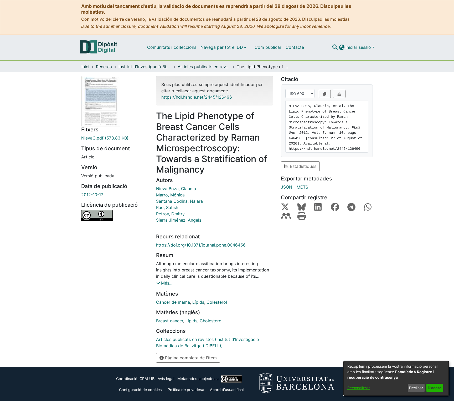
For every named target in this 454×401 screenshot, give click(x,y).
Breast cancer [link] (169, 320)
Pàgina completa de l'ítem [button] (190, 357)
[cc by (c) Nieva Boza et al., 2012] (114, 215)
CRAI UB (147, 378)
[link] (114, 138)
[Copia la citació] (325, 94)
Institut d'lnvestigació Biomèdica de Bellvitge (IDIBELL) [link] (144, 66)
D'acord (435, 388)
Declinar (416, 388)
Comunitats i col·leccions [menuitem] (171, 47)
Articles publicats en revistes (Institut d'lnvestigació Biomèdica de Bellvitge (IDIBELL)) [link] (204, 66)
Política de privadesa (186, 389)
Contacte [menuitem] (295, 47)
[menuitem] (223, 47)
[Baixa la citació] (339, 94)
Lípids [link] (198, 302)
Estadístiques (302, 166)
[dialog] (396, 378)
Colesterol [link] (217, 302)
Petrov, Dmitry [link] (170, 213)
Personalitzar (358, 388)
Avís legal (166, 378)
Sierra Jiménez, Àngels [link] (178, 220)
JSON (286, 187)
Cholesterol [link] (211, 320)
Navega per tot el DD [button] (221, 47)
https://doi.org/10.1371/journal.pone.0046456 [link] (201, 245)
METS (302, 187)
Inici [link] (85, 66)
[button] (335, 47)
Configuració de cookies (140, 389)
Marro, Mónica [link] (170, 194)
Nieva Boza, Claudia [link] (176, 188)
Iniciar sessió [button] (358, 47)
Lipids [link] (191, 320)
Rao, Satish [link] (167, 207)
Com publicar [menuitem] (268, 47)
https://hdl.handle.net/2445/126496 (196, 97)
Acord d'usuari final (227, 389)
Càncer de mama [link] (173, 302)
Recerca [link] (104, 66)
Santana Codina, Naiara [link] (179, 201)
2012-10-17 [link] (92, 194)
